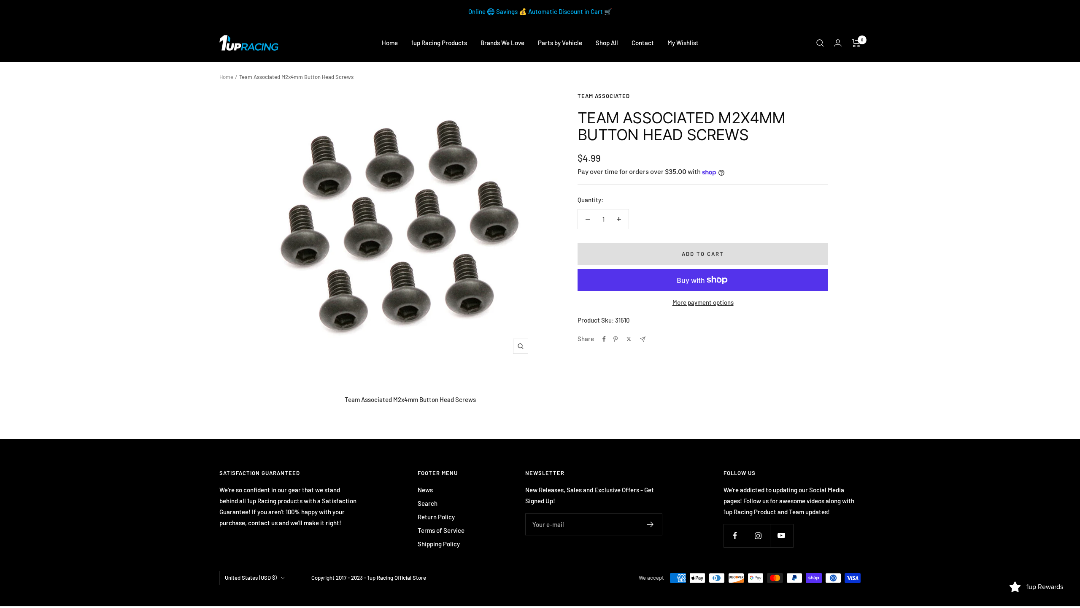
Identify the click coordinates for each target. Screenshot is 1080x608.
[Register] (650, 524)
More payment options (703, 302)
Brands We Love (502, 42)
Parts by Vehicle (560, 42)
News (425, 490)
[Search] (820, 43)
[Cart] (856, 43)
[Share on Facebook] (604, 339)
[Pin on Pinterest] (615, 339)
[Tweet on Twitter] (628, 339)
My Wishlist (683, 42)
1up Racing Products (439, 42)
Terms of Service (441, 530)
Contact (643, 42)
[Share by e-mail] (642, 339)
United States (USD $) (251, 577)
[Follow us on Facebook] (735, 535)
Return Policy (436, 517)
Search (427, 503)
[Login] (838, 42)
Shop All (607, 42)
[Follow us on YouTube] (781, 535)
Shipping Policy (439, 544)
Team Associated (604, 95)
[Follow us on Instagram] (758, 535)
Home (390, 42)
